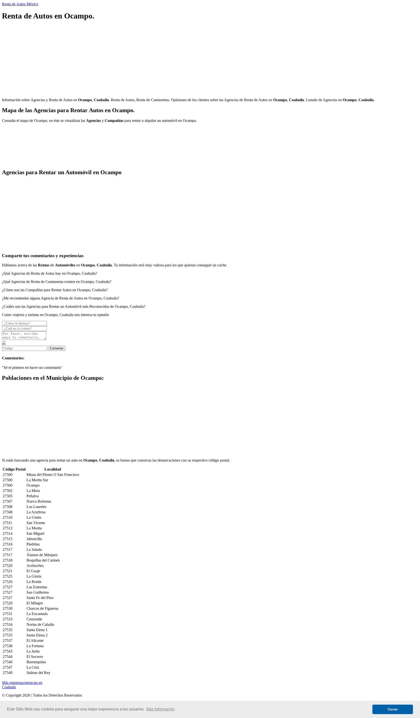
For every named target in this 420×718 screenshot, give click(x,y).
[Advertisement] (148, 60)
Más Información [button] (160, 709)
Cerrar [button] (393, 709)
